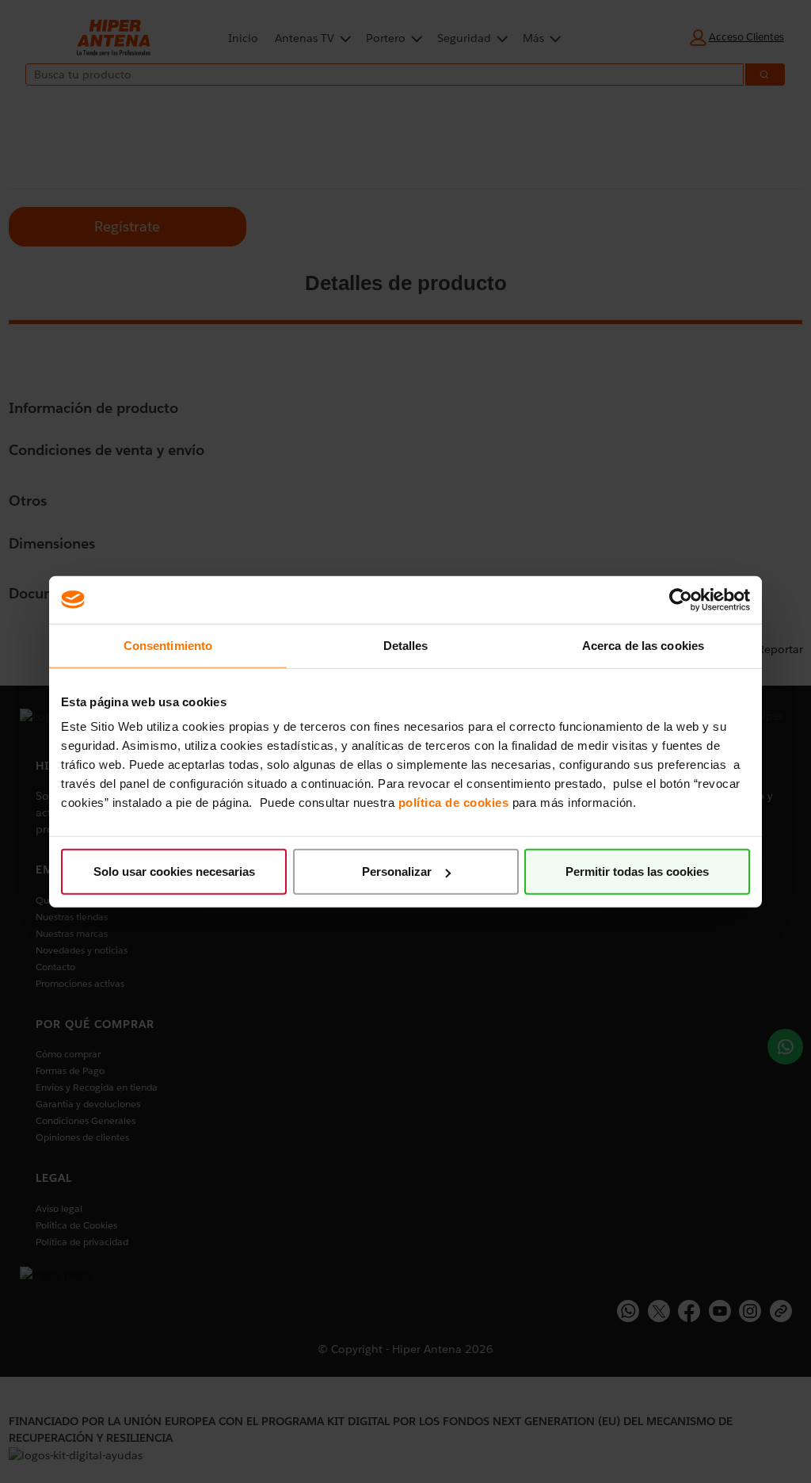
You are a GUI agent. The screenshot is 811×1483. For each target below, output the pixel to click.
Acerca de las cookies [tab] (643, 645)
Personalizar (397, 871)
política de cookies (453, 802)
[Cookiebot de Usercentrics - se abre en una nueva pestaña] (680, 599)
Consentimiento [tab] (168, 645)
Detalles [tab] (405, 645)
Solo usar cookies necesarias (174, 871)
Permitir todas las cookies (637, 871)
